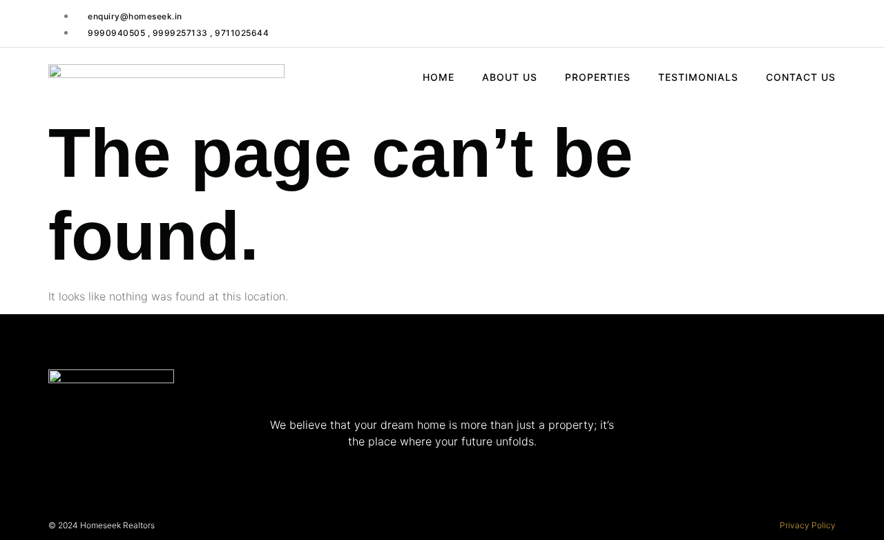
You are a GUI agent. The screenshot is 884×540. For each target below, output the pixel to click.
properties (598, 77)
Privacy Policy (808, 525)
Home (438, 77)
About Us (509, 77)
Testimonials (698, 77)
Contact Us (801, 77)
